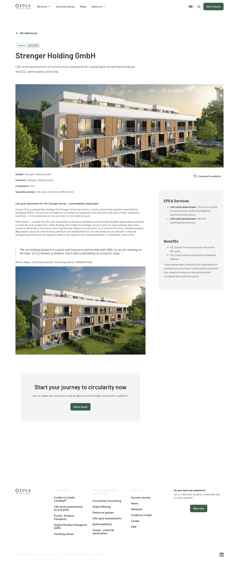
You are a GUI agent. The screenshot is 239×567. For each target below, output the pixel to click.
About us (136, 490)
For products (61, 490)
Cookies (99, 554)
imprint (69, 554)
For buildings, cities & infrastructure (105, 492)
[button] (44, 6)
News (83, 6)
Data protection (84, 554)
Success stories (65, 6)
